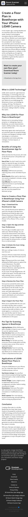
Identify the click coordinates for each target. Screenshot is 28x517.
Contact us (14, 485)
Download (14, 477)
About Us (14, 482)
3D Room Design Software (14, 500)
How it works (14, 479)
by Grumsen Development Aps (14, 509)
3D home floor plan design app (14, 492)
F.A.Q (14, 474)
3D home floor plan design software (14, 495)
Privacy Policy (14, 490)
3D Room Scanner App (14, 503)
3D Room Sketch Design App (14, 498)
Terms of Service (14, 487)
